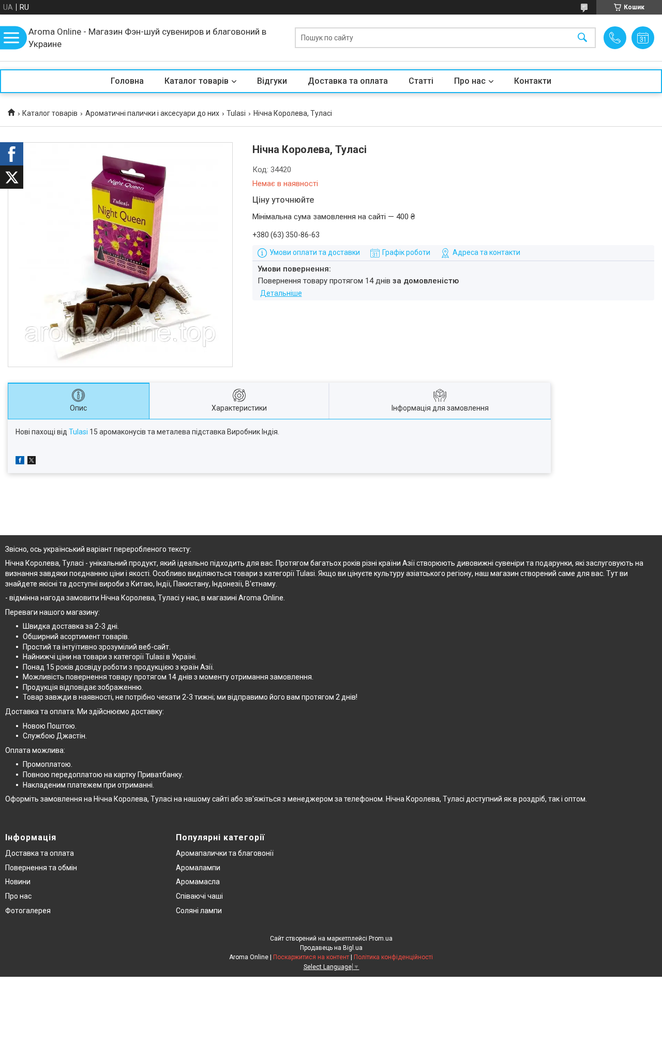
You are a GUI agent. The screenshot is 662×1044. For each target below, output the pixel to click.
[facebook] (20, 462)
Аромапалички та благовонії (225, 853)
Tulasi (236, 113)
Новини (18, 881)
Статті (421, 81)
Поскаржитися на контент (311, 957)
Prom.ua (381, 938)
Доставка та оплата (348, 81)
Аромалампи (198, 868)
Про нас (470, 81)
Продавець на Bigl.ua (331, 947)
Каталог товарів (196, 81)
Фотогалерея (28, 910)
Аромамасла (198, 881)
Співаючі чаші (199, 896)
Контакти (532, 81)
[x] (31, 462)
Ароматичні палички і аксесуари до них (152, 113)
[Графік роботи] (642, 37)
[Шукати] (582, 38)
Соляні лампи (199, 910)
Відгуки (272, 81)
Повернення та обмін (41, 868)
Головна (127, 81)
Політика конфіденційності (393, 957)
